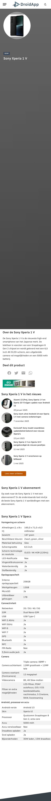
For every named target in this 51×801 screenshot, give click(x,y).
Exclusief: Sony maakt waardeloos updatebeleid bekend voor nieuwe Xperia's (29, 431)
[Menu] (5, 4)
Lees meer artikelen (14, 473)
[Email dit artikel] (23, 374)
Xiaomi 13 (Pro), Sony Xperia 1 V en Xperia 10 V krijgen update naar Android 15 (32, 403)
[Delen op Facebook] (9, 374)
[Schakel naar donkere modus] (45, 4)
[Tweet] (16, 374)
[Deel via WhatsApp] (30, 374)
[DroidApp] (26, 4)
